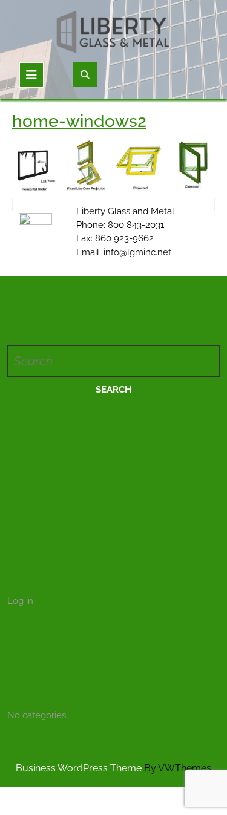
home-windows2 (79, 121)
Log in (20, 600)
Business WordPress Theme (79, 768)
